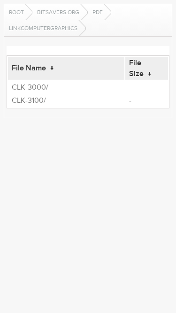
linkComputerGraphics (43, 28)
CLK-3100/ (29, 100)
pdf (97, 12)
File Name (29, 68)
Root (16, 12)
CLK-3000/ (30, 87)
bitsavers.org (58, 12)
